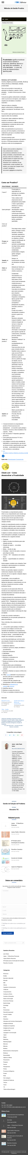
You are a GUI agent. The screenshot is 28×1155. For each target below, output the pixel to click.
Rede (4, 1075)
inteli (11, 170)
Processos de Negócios (11, 722)
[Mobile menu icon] (2, 2)
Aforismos (5, 973)
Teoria (4, 1084)
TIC (4, 1087)
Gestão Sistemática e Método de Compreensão (19, 702)
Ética (4, 1007)
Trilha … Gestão (5, 709)
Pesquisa (5, 1062)
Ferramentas (14, 718)
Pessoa (5, 1064)
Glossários (5, 1019)
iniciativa (10, 453)
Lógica (4, 1034)
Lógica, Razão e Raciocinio (18, 832)
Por (8, 725)
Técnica (5, 1082)
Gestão (16, 720)
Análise (5, 976)
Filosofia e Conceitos (16, 849)
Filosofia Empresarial (8, 1012)
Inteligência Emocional (12, 721)
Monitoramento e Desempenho (10, 1050)
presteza (21, 453)
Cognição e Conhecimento (9, 987)
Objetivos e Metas (7, 1057)
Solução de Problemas (8, 1080)
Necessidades (6, 1055)
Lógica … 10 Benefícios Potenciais (17, 824)
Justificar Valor (6, 1030)
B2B (4, 982)
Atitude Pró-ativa (5, 700)
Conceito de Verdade (16, 858)
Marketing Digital (7, 1041)
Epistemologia (6, 1003)
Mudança (3, 722)
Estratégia (9, 718)
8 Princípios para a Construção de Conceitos (17, 841)
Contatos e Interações (8, 996)
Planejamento (6, 1066)
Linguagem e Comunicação (9, 1032)
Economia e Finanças (8, 1000)
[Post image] (5, 826)
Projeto (5, 1073)
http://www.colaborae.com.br (18, 748)
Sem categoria (6, 1078)
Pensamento (6, 1059)
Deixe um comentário (14, 726)
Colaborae (5, 989)
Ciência (5, 985)
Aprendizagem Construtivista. (16, 459)
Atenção (5, 980)
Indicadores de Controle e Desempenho (12, 1021)
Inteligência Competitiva (9, 1025)
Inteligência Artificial (8, 1023)
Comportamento (7, 991)
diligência (15, 453)
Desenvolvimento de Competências (15, 1114)
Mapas (5, 1037)
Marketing (5, 1039)
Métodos (19, 721)
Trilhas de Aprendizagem (9, 1089)
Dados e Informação (8, 998)
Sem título (9, 1120)
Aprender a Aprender (8, 978)
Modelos (5, 1048)
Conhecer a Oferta (7, 994)
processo (11, 686)
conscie (8, 674)
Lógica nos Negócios (16, 867)
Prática (5, 1069)
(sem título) (6, 954)
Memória (5, 1044)
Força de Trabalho (11, 720)
